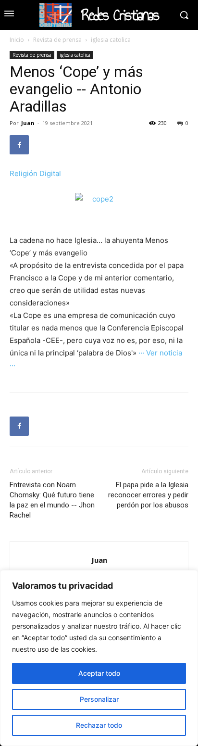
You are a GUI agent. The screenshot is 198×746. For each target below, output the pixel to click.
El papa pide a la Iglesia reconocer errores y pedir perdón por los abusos (148, 494)
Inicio (17, 40)
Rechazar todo (99, 725)
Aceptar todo (99, 673)
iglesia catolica (111, 40)
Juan (28, 122)
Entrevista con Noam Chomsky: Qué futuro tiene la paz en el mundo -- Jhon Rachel (52, 499)
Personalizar (99, 699)
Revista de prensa (57, 40)
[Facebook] (19, 144)
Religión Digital (35, 173)
